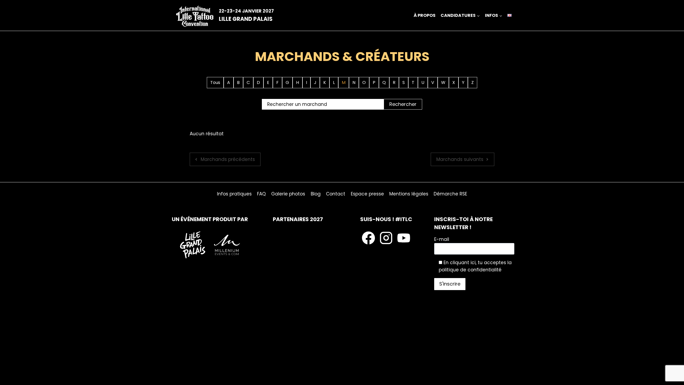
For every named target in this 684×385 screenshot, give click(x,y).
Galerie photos (288, 194)
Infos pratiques (234, 194)
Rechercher (403, 104)
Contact (335, 194)
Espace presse (367, 194)
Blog (316, 194)
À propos (425, 15)
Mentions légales (408, 194)
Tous (215, 82)
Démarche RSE (450, 194)
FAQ (261, 194)
